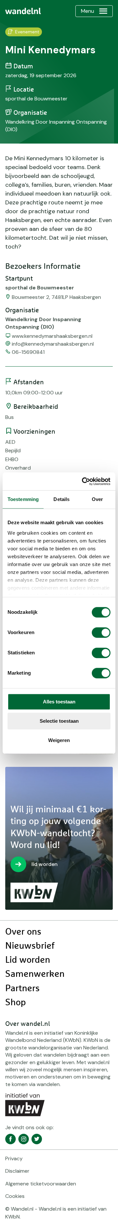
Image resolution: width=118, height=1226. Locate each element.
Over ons (23, 932)
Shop (15, 1002)
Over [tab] (97, 499)
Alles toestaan (59, 701)
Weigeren (59, 740)
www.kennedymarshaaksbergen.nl (52, 336)
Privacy (14, 1158)
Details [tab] (61, 499)
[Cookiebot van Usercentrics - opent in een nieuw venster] (83, 481)
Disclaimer (17, 1170)
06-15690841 (28, 352)
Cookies (15, 1196)
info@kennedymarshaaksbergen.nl (53, 343)
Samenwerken (35, 974)
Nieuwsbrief (29, 946)
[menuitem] (23, 11)
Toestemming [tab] (23, 499)
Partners (22, 988)
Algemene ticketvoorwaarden (40, 1183)
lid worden (44, 864)
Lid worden (27, 960)
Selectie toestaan (59, 721)
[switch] (101, 632)
